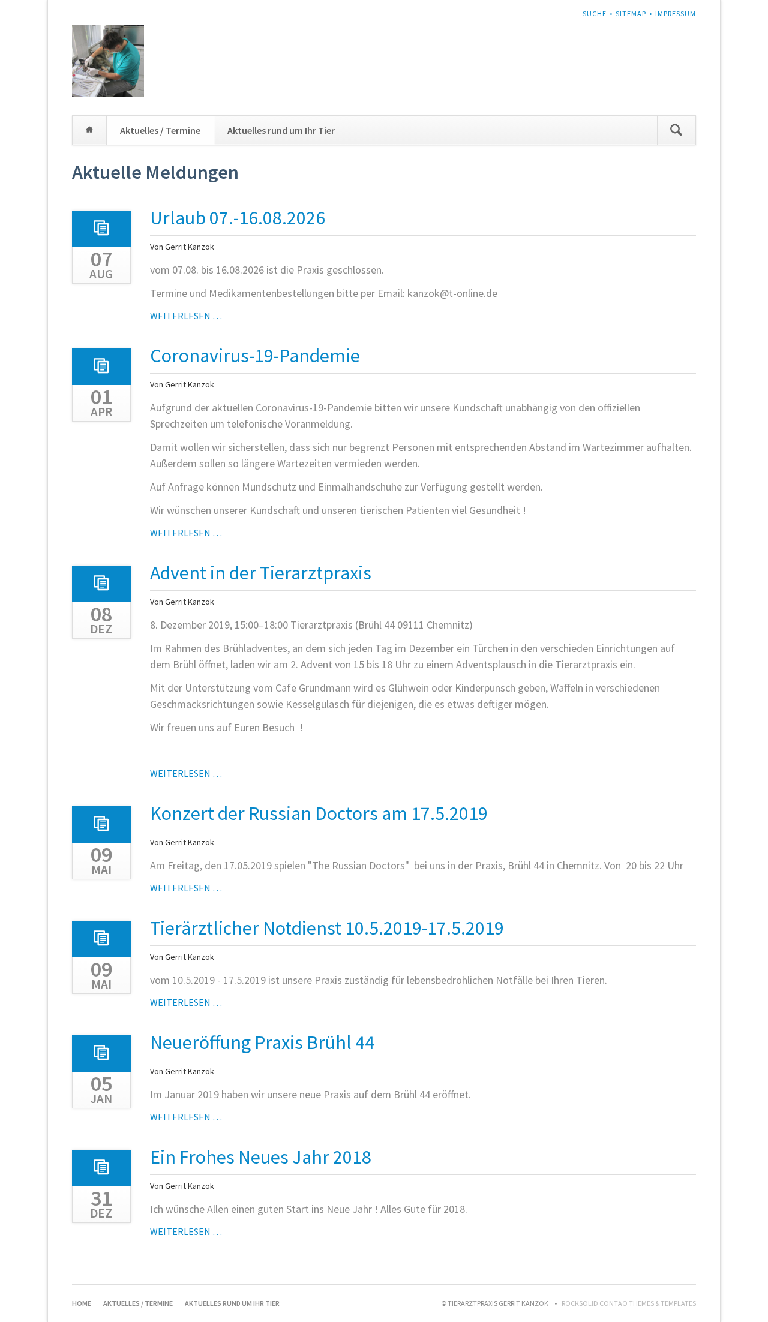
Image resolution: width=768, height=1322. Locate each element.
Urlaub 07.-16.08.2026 (237, 218)
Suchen (676, 130)
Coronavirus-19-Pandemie (255, 356)
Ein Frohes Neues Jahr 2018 (260, 1157)
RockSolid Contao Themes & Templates (629, 1303)
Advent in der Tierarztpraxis (260, 573)
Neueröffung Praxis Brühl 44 (262, 1042)
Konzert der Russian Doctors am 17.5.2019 (319, 813)
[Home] (89, 130)
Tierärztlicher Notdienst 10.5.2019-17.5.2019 (327, 928)
